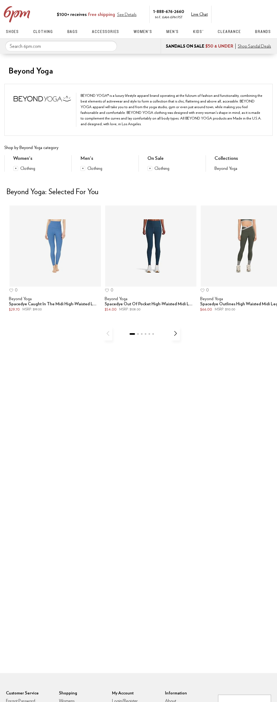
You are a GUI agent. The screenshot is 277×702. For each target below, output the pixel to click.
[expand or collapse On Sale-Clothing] (149, 168)
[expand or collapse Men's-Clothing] (82, 168)
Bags (72, 31)
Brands (263, 31)
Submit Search (110, 45)
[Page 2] (138, 334)
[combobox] (61, 46)
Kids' (198, 31)
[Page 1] (132, 334)
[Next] (175, 333)
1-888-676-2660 (168, 11)
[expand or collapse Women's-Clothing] (15, 168)
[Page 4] (145, 334)
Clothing (43, 31)
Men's (172, 31)
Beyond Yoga (226, 168)
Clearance (229, 31)
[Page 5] (149, 334)
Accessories (105, 31)
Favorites (256, 14)
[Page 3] (142, 334)
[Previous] (108, 333)
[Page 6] (153, 334)
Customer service (245, 14)
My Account (234, 14)
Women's (143, 31)
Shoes (12, 31)
